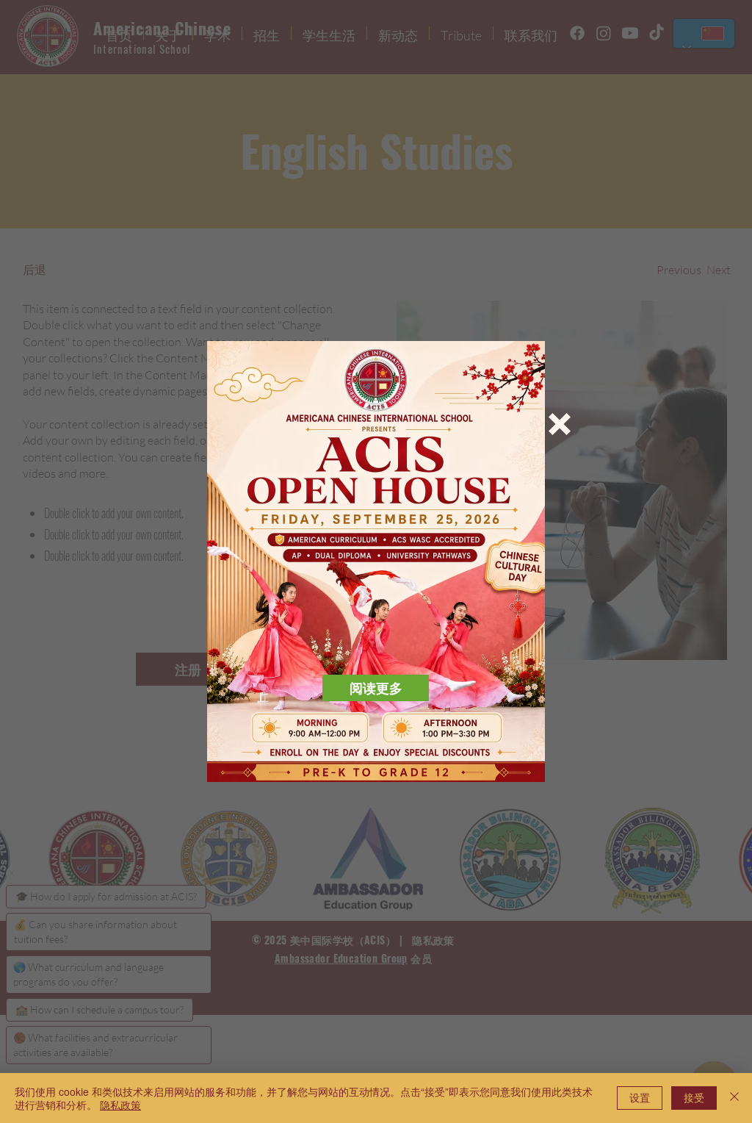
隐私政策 (120, 1104)
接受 (694, 1097)
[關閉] (734, 1098)
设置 (639, 1097)
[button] (560, 424)
